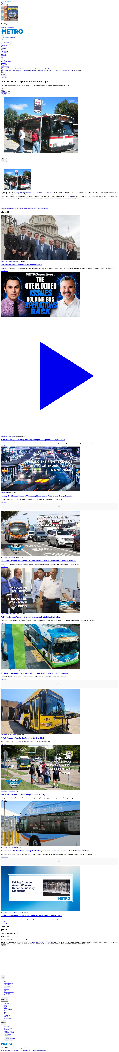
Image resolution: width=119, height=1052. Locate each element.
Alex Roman (12, 261)
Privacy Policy (57, 70)
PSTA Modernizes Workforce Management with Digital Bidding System (30, 617)
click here (78, 198)
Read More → (4, 271)
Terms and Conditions (67, 70)
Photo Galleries (19, 68)
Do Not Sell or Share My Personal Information (34, 1050)
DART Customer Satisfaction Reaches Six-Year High (22, 738)
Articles (15, 1)
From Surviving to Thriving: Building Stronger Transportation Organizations (33, 439)
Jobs (29, 68)
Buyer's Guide (49, 68)
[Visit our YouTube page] (6, 930)
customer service (8, 208)
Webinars (32, 68)
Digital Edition (10, 27)
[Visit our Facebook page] (1, 930)
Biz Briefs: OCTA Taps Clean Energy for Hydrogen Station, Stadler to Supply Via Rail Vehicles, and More (45, 851)
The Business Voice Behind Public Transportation (21, 265)
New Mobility (4, 51)
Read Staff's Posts (5, 93)
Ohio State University (45, 192)
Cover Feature (7, 1)
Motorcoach (4, 48)
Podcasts (25, 68)
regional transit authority (25, 208)
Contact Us (51, 70)
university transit (35, 208)
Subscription (4, 70)
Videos (13, 68)
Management (4, 45)
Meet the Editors (11, 70)
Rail (2, 57)
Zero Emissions (5, 66)
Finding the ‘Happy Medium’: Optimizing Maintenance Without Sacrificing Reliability (37, 496)
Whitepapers (38, 68)
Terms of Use (11, 1050)
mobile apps (16, 208)
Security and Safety (6, 60)
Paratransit (3, 54)
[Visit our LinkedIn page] (3, 930)
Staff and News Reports (11, 670)
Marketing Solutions (25, 70)
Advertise (17, 70)
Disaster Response (5, 42)
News (12, 1)
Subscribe (3, 27)
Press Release (44, 70)
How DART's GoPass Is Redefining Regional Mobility (23, 794)
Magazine (3, 68)
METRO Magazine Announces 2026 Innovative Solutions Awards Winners (31, 916)
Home (2, 77)
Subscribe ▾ (4, 4)
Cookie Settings (77, 70)
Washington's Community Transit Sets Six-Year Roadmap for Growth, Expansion (34, 673)
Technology (4, 63)
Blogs (10, 68)
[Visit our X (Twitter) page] (5, 930)
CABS (70, 196)
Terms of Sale (18, 1050)
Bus (2, 39)
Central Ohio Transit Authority (23, 192)
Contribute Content (36, 70)
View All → (4, 923)
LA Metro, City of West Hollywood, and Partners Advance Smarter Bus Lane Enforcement (38, 561)
